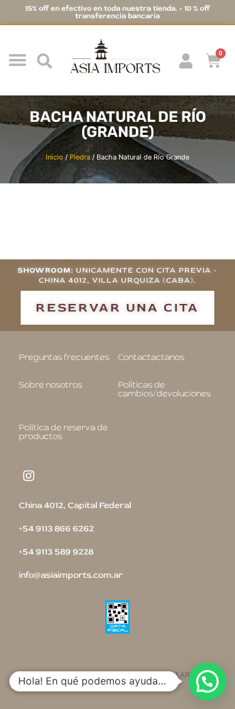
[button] (17, 60)
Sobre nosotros (50, 384)
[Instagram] (29, 476)
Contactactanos (151, 357)
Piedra (80, 157)
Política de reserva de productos (63, 431)
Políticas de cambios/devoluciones (164, 389)
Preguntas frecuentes (64, 357)
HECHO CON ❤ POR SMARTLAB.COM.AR (117, 674)
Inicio (54, 157)
